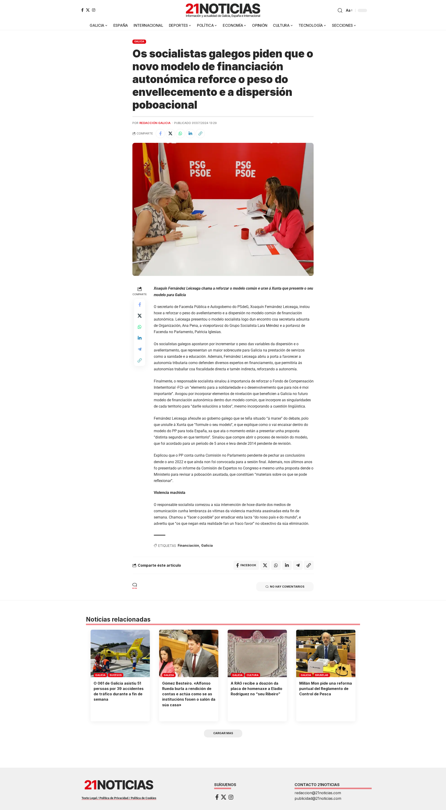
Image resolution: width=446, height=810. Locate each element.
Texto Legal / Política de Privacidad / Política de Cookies (119, 798)
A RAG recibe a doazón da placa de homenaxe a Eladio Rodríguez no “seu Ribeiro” (256, 688)
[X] (88, 10)
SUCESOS (115, 675)
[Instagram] (93, 10)
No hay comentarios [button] (287, 586)
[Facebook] (82, 10)
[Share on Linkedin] (190, 133)
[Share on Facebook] (160, 133)
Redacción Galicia (155, 123)
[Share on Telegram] (139, 349)
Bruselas (321, 675)
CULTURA (252, 675)
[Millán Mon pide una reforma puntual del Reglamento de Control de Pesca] (325, 653)
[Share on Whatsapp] (180, 133)
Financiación (188, 545)
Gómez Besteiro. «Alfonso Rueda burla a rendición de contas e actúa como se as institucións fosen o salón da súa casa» (188, 694)
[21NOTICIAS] (223, 10)
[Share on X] (170, 133)
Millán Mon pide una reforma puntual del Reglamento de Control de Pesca (325, 688)
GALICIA (139, 41)
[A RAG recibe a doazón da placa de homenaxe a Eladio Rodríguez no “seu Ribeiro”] (257, 653)
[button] (340, 10)
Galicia (207, 545)
